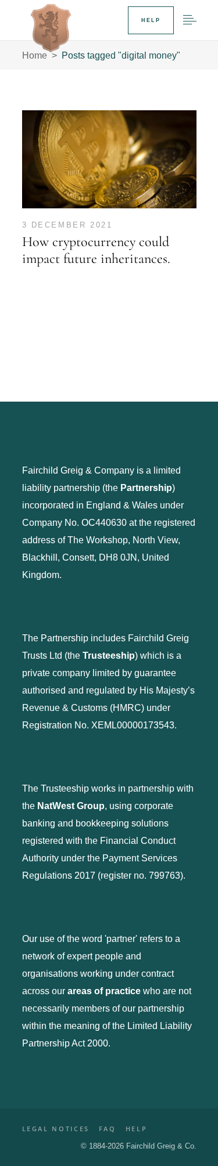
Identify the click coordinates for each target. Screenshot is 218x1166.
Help (137, 1128)
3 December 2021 (67, 225)
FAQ (107, 1128)
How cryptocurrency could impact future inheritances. (96, 250)
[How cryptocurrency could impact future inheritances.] (109, 159)
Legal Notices (56, 1128)
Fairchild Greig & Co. (161, 1146)
